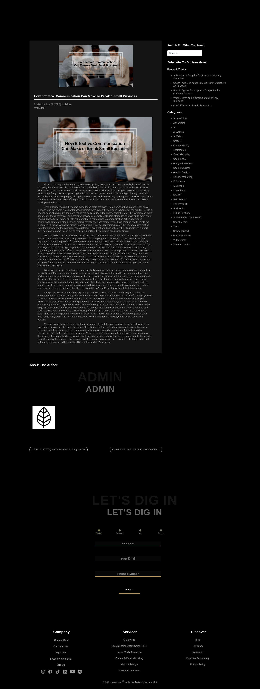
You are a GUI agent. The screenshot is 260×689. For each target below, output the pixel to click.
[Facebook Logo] (50, 672)
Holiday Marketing (182, 177)
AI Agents (178, 132)
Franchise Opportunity (197, 658)
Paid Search (179, 199)
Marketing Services (175, 6)
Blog (197, 639)
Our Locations (60, 646)
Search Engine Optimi (122, 646)
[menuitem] (98, 7)
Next (130, 589)
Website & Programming (146, 6)
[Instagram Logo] (43, 672)
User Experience (182, 235)
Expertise (61, 652)
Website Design (181, 244)
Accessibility (180, 118)
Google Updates (181, 168)
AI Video (177, 136)
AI (174, 127)
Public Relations (181, 213)
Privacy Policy (197, 664)
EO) (145, 646)
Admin (68, 104)
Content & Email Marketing (129, 658)
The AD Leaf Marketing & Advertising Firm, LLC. (134, 682)
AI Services (97, 6)
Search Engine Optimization (187, 217)
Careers (61, 664)
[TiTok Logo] (57, 672)
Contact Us (197, 6)
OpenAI (177, 195)
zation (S (138, 646)
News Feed (179, 190)
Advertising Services (129, 670)
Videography (180, 240)
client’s (108, 333)
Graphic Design (181, 172)
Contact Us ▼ (61, 640)
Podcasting (179, 208)
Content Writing (181, 145)
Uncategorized (181, 231)
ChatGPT (178, 141)
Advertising (179, 122)
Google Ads (179, 159)
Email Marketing (181, 154)
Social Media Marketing (129, 652)
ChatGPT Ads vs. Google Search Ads (192, 105)
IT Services (179, 181)
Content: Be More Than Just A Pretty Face (134, 449)
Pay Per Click (180, 204)
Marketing (39, 108)
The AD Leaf (78, 342)
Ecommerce (179, 150)
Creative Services (118, 6)
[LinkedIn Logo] (65, 672)
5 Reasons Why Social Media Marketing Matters (59, 449)
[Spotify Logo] (80, 672)
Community (198, 652)
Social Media (180, 222)
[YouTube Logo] (72, 672)
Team (176, 226)
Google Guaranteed (183, 163)
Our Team (198, 646)
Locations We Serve (60, 658)
